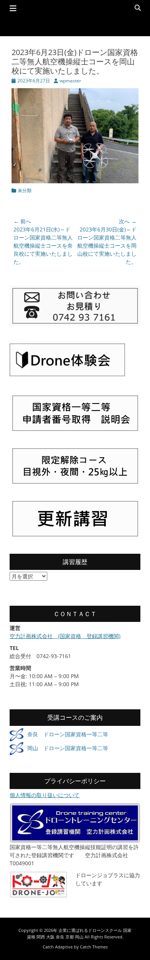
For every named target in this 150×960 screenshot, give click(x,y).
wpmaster (70, 80)
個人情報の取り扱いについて (45, 795)
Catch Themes (94, 947)
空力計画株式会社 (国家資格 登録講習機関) (65, 636)
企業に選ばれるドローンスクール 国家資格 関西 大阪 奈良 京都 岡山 (79, 933)
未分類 (25, 190)
